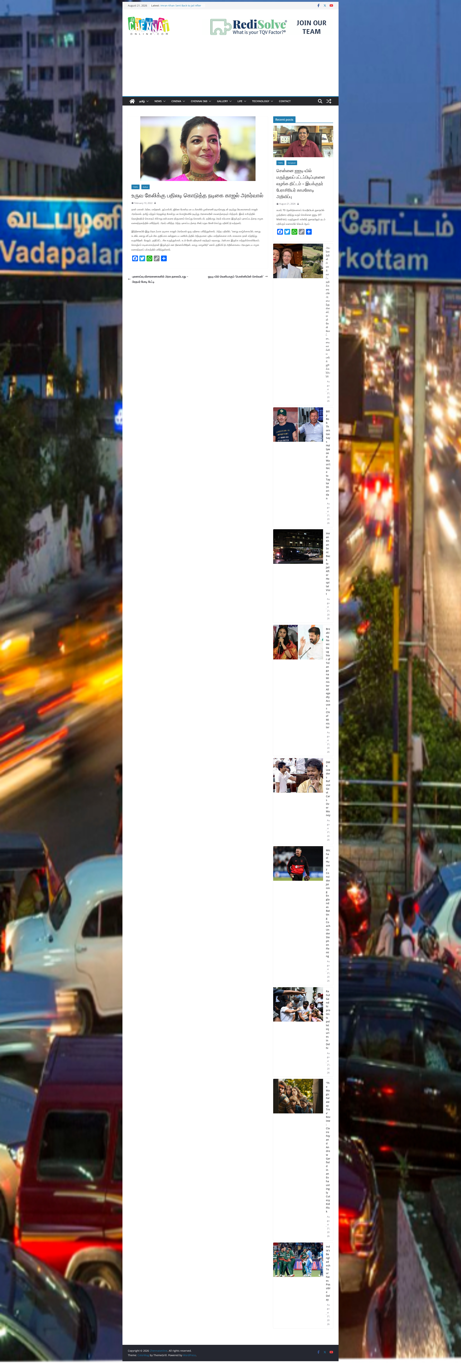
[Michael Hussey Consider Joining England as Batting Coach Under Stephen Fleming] (298, 915)
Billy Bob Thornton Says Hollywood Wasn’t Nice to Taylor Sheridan (328, 455)
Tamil (135, 187)
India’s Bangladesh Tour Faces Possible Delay (328, 1273)
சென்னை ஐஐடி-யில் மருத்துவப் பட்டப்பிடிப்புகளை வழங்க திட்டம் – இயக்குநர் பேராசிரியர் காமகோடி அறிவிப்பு (300, 183)
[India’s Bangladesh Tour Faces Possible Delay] (298, 1285)
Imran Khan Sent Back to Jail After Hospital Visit (328, 564)
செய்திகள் (292, 163)
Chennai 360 (199, 101)
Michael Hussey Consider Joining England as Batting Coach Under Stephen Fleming (328, 903)
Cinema (176, 101)
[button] (147, 101)
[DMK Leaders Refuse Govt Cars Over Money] (298, 801)
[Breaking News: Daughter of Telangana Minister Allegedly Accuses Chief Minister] (298, 690)
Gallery (222, 101)
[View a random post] (329, 101)
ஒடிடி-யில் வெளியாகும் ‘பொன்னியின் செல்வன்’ (235, 276)
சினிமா (145, 187)
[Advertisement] (230, 69)
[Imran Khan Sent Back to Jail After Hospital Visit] (298, 576)
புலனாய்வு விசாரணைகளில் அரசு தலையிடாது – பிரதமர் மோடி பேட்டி (160, 279)
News (158, 101)
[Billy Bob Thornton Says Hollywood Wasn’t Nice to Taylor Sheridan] (298, 467)
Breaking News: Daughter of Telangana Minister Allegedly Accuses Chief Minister (328, 678)
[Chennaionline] (132, 101)
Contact (285, 101)
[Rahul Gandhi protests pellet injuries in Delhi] (298, 1032)
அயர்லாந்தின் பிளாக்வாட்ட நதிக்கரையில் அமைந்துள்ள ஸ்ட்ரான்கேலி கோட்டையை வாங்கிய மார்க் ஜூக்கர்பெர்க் (328, 312)
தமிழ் (142, 101)
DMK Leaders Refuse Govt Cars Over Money (328, 788)
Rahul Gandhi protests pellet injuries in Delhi (328, 1020)
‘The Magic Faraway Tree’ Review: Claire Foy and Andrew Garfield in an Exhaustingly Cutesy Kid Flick (328, 1147)
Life (240, 101)
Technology (260, 101)
